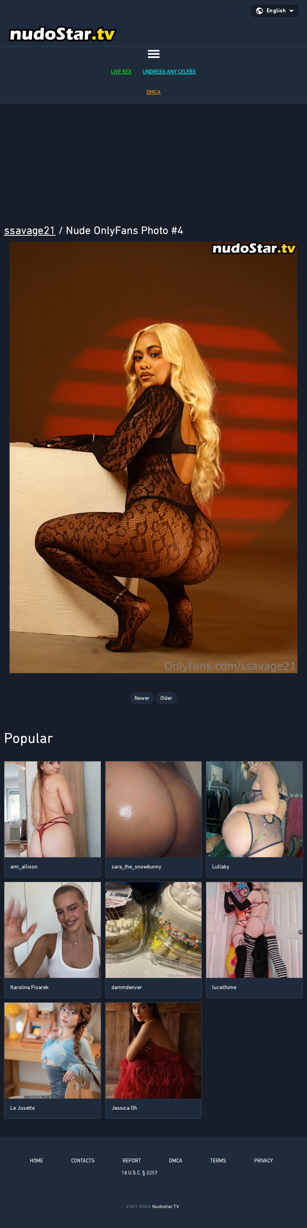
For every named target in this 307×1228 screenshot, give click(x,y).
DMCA (154, 92)
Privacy (263, 1161)
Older (166, 698)
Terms (218, 1161)
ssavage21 (30, 230)
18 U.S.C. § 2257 (139, 1173)
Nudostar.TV (165, 1206)
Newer (142, 698)
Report (132, 1161)
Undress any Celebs (169, 71)
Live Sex (121, 71)
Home (36, 1161)
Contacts (83, 1161)
